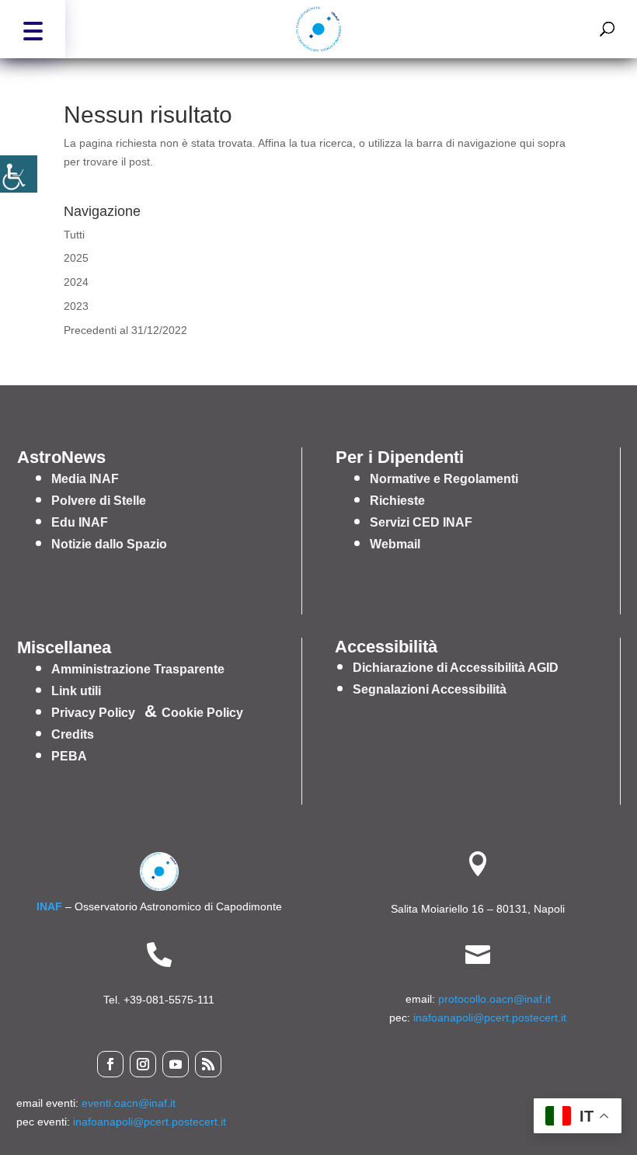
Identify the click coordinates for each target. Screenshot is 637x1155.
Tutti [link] (74, 234)
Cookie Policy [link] (202, 712)
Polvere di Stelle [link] (98, 500)
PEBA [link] (69, 756)
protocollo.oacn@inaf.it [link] (494, 999)
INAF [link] (49, 906)
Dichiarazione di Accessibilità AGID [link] (456, 667)
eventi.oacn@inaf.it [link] (129, 1103)
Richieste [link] (397, 500)
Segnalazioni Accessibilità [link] (429, 689)
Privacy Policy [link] (93, 712)
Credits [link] (72, 734)
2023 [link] (76, 306)
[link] (18, 174)
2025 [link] (76, 258)
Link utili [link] (76, 691)
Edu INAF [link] (79, 522)
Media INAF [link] (85, 478)
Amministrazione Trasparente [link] (138, 669)
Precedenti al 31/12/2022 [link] (125, 330)
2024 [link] (76, 282)
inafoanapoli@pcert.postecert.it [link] (489, 1017)
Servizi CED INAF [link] (421, 522)
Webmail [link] (395, 544)
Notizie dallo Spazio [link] (109, 544)
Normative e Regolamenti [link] (444, 478)
